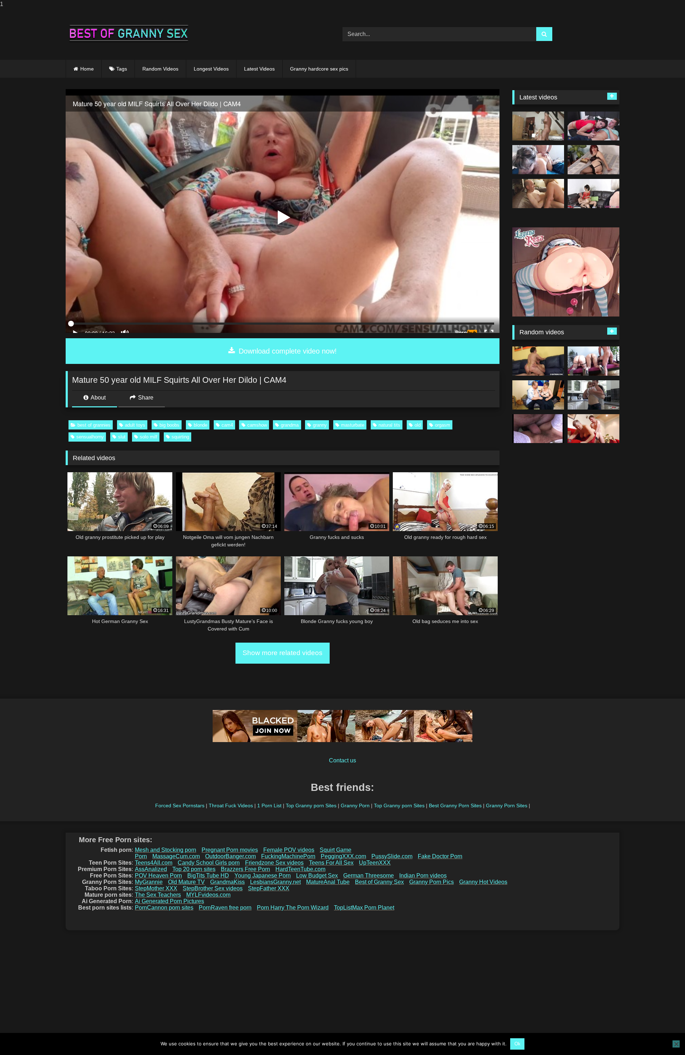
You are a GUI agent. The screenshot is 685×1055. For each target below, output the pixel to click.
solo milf (148, 436)
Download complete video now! (287, 351)
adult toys (135, 425)
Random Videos (160, 69)
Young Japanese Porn (262, 876)
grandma (290, 425)
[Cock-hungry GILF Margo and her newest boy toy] (538, 361)
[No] (676, 1044)
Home (87, 69)
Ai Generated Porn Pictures (169, 901)
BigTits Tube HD (208, 876)
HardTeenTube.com (300, 869)
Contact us (342, 760)
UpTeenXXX (375, 863)
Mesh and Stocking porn (165, 850)
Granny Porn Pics (431, 882)
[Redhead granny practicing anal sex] (593, 159)
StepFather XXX (268, 888)
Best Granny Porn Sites (455, 805)
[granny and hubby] (538, 159)
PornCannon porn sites (164, 908)
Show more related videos (283, 653)
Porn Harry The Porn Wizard (293, 908)
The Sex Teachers (158, 895)
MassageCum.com (176, 856)
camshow (257, 425)
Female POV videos (288, 850)
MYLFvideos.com (208, 895)
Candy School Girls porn (209, 863)
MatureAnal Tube (328, 882)
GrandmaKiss (227, 882)
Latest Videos (259, 69)
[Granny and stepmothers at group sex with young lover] (593, 361)
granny (320, 425)
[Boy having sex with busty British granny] (593, 428)
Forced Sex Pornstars (179, 805)
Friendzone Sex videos (274, 863)
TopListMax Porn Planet (364, 908)
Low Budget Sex (317, 876)
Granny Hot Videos (483, 882)
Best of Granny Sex (379, 882)
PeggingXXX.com (343, 856)
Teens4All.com (153, 863)
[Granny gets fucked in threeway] (593, 193)
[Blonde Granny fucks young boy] (593, 395)
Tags (121, 69)
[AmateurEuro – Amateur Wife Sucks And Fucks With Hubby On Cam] (538, 395)
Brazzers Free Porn (245, 869)
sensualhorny (90, 436)
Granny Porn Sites (506, 805)
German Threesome (368, 876)
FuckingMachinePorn (288, 856)
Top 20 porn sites (193, 869)
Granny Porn (355, 805)
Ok (517, 1043)
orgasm (442, 425)
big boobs (169, 425)
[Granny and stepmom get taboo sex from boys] (593, 126)
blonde (200, 425)
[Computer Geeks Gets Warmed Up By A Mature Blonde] (538, 428)
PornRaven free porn (225, 908)
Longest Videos (211, 69)
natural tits (389, 425)
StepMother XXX (156, 888)
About (98, 398)
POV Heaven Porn (158, 876)
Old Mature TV (186, 882)
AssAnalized (151, 869)
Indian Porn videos (423, 876)
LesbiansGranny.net (275, 882)
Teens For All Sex (331, 863)
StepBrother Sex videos (213, 888)
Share (145, 398)
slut (122, 436)
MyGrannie (149, 882)
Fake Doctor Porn (440, 856)
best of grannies (94, 425)
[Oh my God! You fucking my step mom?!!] (538, 126)
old (418, 425)
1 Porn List (269, 805)
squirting (180, 436)
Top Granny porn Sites (311, 805)
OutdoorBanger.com (230, 856)
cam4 (227, 425)
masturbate (352, 425)
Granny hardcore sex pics (319, 69)
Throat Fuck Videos (231, 805)
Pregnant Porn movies (230, 850)
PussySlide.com (391, 856)
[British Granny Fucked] (538, 193)
